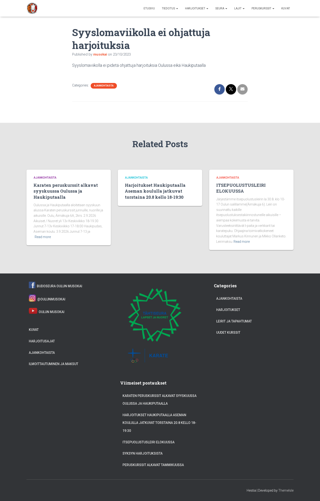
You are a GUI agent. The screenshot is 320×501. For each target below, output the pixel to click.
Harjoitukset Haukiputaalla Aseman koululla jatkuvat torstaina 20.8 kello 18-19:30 (155, 191)
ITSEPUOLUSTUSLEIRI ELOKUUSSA (241, 188)
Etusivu (149, 8)
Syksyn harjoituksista (143, 453)
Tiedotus (169, 8)
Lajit (238, 8)
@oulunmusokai (50, 299)
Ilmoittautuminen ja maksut (53, 364)
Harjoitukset (195, 8)
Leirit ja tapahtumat (234, 321)
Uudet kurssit (228, 332)
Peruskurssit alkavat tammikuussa (153, 465)
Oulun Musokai (50, 312)
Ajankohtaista (104, 85)
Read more (43, 237)
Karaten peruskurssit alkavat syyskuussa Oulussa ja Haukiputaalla (65, 191)
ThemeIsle (286, 490)
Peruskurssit (262, 8)
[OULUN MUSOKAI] (32, 8)
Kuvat (285, 8)
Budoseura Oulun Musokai (58, 286)
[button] (177, 8)
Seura (220, 8)
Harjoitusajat (42, 341)
